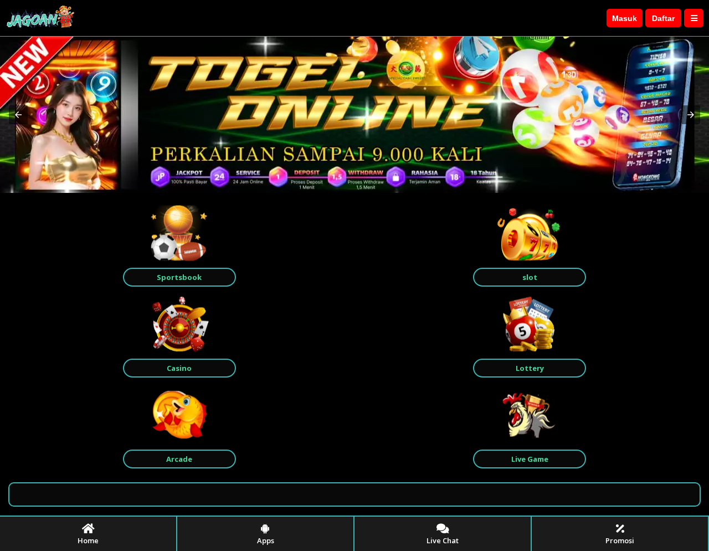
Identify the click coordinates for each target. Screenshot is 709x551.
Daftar (663, 18)
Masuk (624, 18)
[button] (18, 114)
